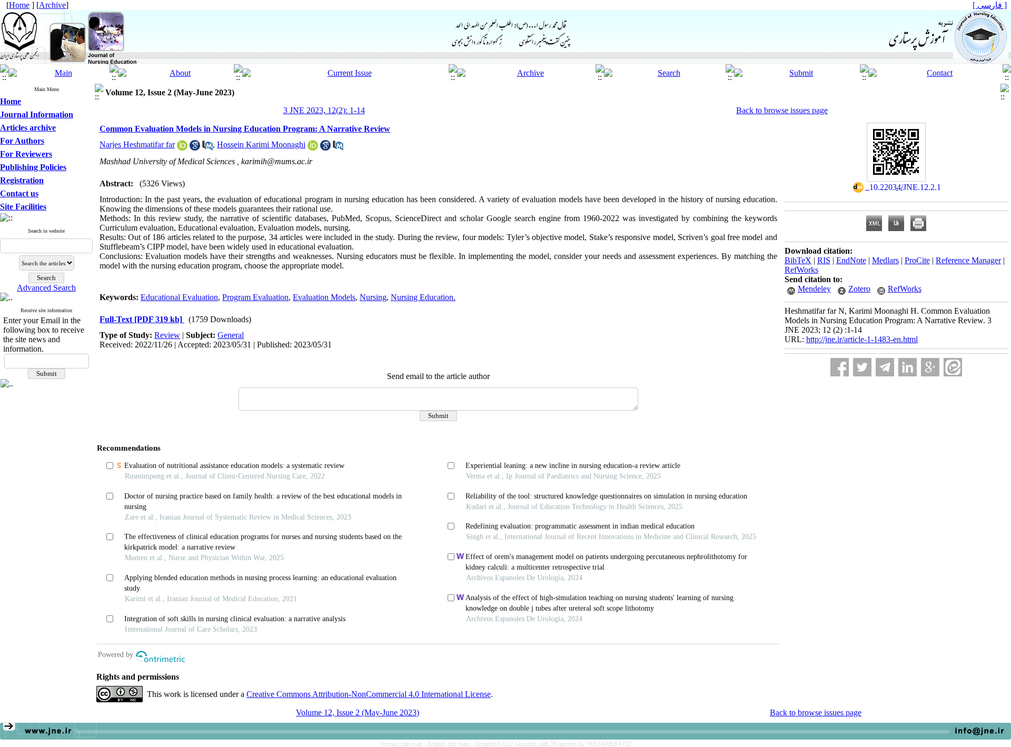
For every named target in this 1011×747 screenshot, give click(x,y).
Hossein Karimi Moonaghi (261, 144)
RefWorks (801, 269)
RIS (823, 260)
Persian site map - (404, 744)
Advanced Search (46, 287)
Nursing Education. (423, 297)
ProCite (917, 260)
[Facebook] (839, 367)
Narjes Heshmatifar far (137, 144)
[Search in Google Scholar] (195, 147)
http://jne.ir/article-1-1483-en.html (862, 339)
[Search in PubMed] (207, 147)
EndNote (851, 260)
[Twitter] (862, 367)
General (230, 335)
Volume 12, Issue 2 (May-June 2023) (357, 712)
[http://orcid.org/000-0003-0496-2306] (313, 147)
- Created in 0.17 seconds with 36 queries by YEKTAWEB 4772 (551, 744)
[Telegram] (885, 367)
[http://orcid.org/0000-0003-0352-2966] (182, 147)
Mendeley (814, 288)
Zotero (859, 288)
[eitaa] (953, 367)
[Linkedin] (907, 367)
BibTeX (798, 260)
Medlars (885, 260)
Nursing (373, 297)
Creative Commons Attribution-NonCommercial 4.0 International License (368, 694)
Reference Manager (968, 260)
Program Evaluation (255, 297)
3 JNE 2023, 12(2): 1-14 (324, 110)
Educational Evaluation (179, 297)
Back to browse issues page (782, 110)
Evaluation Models (324, 297)
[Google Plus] (930, 367)
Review (167, 335)
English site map (449, 744)
